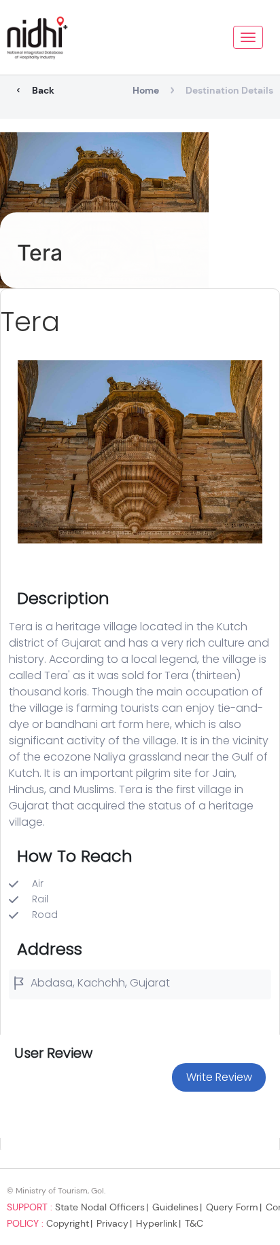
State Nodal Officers (100, 1207)
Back (43, 90)
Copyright (67, 1223)
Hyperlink (156, 1223)
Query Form (232, 1207)
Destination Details (229, 90)
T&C (194, 1223)
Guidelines (175, 1207)
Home (146, 90)
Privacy (112, 1223)
